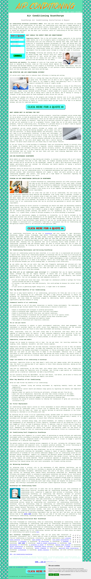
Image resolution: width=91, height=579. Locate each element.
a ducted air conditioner (28, 372)
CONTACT (72, 11)
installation (14, 153)
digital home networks (62, 544)
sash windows (36, 539)
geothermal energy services (43, 546)
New (14, 567)
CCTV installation (16, 548)
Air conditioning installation (20, 233)
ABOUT (68, 11)
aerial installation (16, 546)
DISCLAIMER (78, 11)
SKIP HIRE (21, 543)
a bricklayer (22, 549)
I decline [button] (56, 574)
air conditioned (60, 192)
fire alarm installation (60, 539)
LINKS (64, 11)
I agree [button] (50, 574)
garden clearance (43, 549)
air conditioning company (36, 207)
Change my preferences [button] (65, 574)
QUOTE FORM (27, 514)
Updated (25, 567)
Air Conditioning (19, 567)
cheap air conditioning (44, 504)
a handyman (65, 541)
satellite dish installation (68, 548)
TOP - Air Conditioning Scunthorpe (21, 554)
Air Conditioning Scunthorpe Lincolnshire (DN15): (26, 23)
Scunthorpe (48, 233)
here (37, 532)
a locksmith (22, 541)
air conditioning (26, 25)
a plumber (67, 546)
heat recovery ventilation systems (30, 509)
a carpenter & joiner (36, 544)
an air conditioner (35, 294)
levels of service (22, 168)
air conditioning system (70, 437)
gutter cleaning (40, 548)
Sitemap (10, 567)
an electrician (44, 541)
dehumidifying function (73, 67)
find (14, 522)
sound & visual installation (46, 543)
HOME (60, 11)
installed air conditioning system (38, 48)
